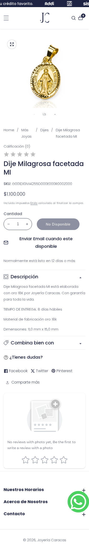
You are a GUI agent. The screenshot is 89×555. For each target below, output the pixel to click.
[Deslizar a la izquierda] (34, 114)
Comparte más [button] (25, 382)
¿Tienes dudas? (26, 357)
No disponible (58, 224)
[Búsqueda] (74, 18)
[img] (20, 155)
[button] (44, 342)
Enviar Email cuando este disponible (46, 242)
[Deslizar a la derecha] (55, 114)
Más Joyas (26, 133)
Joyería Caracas (51, 540)
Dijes (44, 129)
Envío (33, 203)
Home (9, 129)
